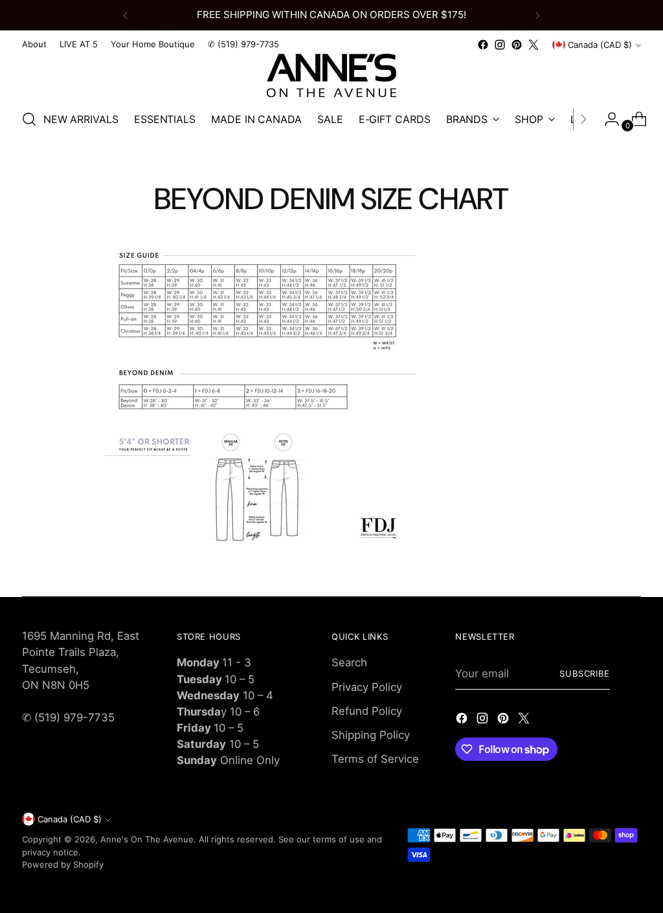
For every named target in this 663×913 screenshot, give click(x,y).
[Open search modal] (29, 119)
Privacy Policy (367, 687)
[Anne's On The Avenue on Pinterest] (517, 45)
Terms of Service (375, 758)
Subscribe (585, 673)
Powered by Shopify (63, 864)
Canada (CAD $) (600, 44)
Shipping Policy (371, 734)
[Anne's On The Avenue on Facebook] (483, 45)
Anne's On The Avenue (147, 839)
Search (349, 662)
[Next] (537, 15)
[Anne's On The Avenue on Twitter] (533, 45)
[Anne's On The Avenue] (331, 75)
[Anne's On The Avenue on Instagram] (500, 45)
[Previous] (125, 15)
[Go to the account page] (607, 119)
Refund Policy (367, 710)
